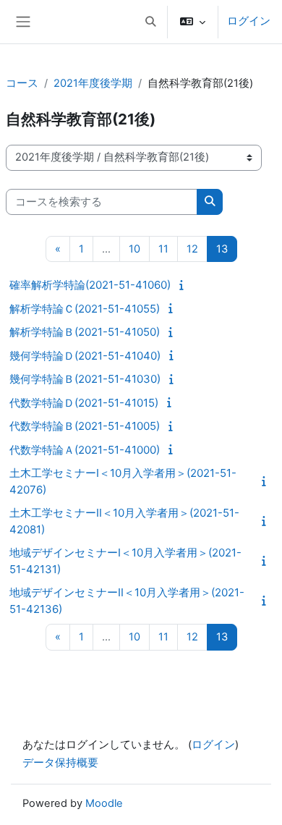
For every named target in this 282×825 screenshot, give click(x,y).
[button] (150, 21)
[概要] (183, 285)
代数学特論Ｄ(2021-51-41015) (83, 403)
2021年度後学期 (93, 83)
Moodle (104, 803)
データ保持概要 (60, 762)
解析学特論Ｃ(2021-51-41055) (84, 309)
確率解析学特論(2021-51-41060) (90, 285)
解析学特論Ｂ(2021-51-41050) (84, 332)
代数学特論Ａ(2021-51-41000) (84, 450)
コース (22, 83)
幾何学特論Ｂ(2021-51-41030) (85, 379)
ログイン (248, 21)
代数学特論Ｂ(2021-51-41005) (84, 426)
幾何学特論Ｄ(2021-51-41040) (85, 356)
